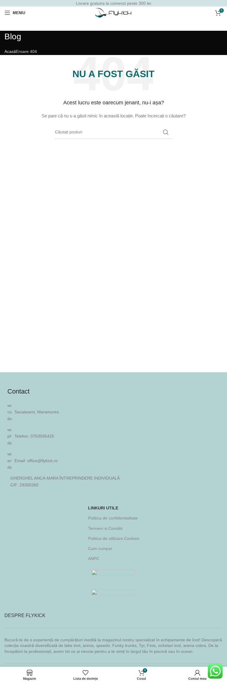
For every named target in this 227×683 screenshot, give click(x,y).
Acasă (10, 51)
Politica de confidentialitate (113, 518)
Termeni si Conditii (105, 528)
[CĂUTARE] (166, 132)
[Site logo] (113, 12)
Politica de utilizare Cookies (113, 538)
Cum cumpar (100, 548)
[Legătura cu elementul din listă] (113, 436)
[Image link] (113, 574)
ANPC (93, 558)
